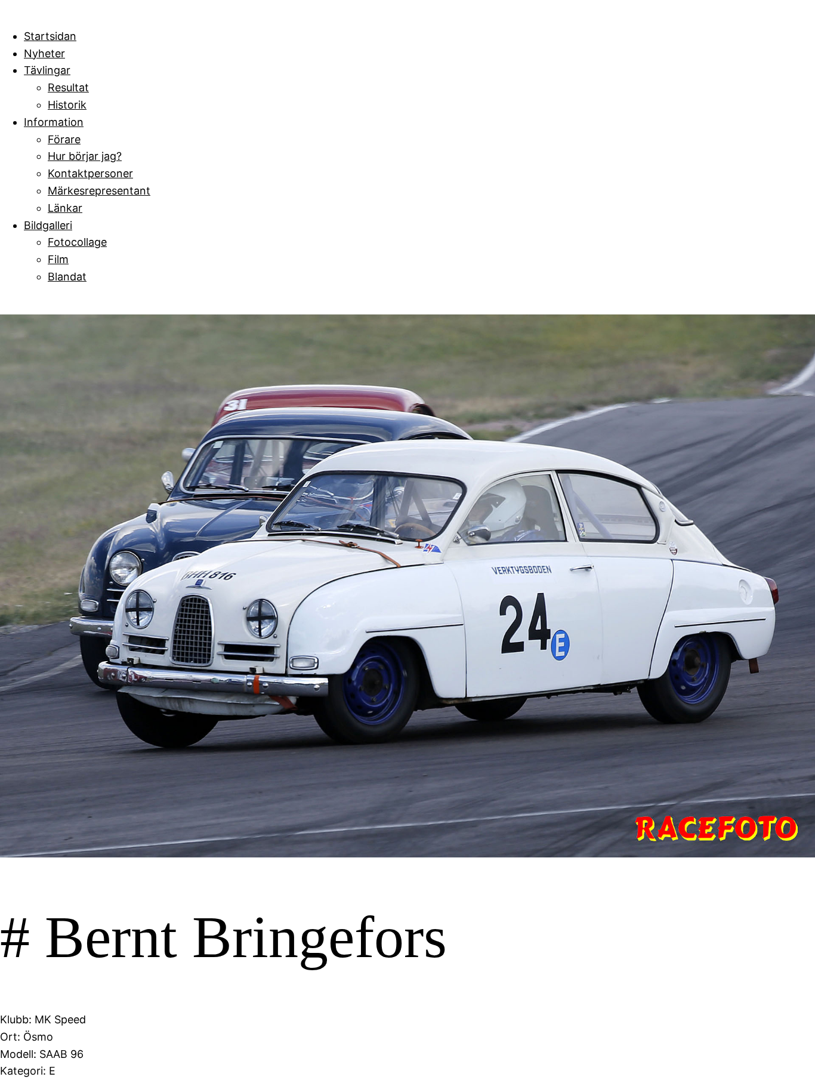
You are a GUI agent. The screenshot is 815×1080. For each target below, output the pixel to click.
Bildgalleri (48, 225)
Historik (67, 104)
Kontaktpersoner (90, 173)
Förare (64, 139)
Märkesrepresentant (99, 190)
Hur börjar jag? (85, 156)
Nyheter (44, 53)
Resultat (68, 87)
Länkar (65, 208)
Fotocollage (77, 242)
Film (58, 259)
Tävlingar (47, 70)
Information (54, 122)
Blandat (67, 276)
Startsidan (50, 36)
